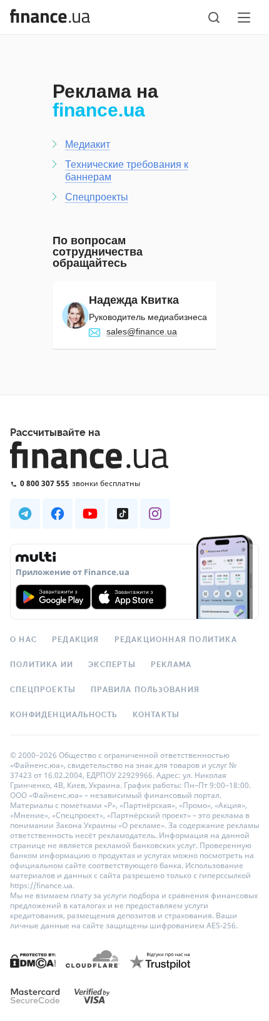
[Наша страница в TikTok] (123, 514)
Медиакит (87, 144)
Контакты (156, 714)
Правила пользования (145, 689)
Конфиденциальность (64, 714)
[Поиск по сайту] (214, 17)
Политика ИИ (41, 664)
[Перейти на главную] (50, 18)
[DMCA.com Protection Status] (33, 960)
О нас (23, 639)
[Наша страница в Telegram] (25, 514)
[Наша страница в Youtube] (90, 514)
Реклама (171, 664)
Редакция (75, 639)
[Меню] (244, 17)
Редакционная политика (175, 639)
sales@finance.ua (141, 331)
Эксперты (112, 664)
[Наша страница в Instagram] (155, 514)
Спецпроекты (96, 197)
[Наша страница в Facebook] (58, 514)
